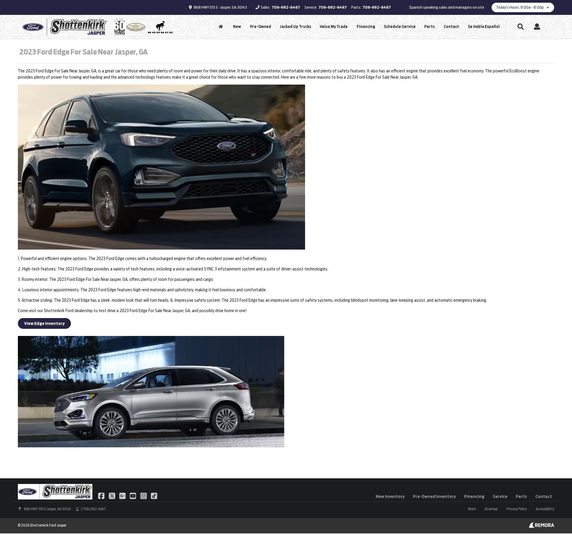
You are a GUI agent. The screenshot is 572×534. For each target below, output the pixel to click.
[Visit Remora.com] (541, 526)
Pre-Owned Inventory (434, 496)
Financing (366, 26)
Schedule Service (400, 26)
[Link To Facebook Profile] (102, 496)
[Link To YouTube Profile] (133, 496)
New (237, 26)
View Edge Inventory (44, 323)
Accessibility (545, 509)
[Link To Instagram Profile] (144, 496)
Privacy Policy (516, 509)
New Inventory (390, 496)
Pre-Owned (260, 26)
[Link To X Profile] (112, 496)
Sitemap (491, 509)
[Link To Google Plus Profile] (123, 496)
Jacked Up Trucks (295, 26)
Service (500, 496)
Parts (429, 26)
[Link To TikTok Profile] (154, 496)
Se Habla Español (484, 26)
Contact (451, 26)
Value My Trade (334, 26)
